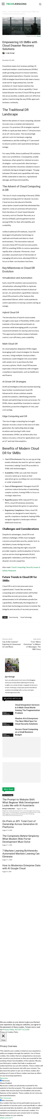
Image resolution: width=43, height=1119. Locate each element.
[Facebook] (12, 628)
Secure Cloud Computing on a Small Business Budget (26, 732)
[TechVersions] (21, 4)
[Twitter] (17, 628)
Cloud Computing (13, 12)
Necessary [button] (4, 1078)
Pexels (39, 36)
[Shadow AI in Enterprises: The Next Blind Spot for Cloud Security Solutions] (8, 721)
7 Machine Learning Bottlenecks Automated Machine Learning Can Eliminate (21, 853)
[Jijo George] (3, 53)
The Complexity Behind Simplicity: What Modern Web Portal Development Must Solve (20, 838)
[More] (28, 628)
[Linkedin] (23, 628)
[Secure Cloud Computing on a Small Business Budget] (8, 732)
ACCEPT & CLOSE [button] (22, 1030)
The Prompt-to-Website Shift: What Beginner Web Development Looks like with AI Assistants (20, 802)
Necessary (6, 1081)
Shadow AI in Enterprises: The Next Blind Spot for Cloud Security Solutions (26, 721)
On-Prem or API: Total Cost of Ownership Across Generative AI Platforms (20, 824)
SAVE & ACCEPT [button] (6, 1118)
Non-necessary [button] (5, 1098)
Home (4, 12)
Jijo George (11, 53)
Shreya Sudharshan (8, 808)
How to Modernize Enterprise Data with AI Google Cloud (21, 867)
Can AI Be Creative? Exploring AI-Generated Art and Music (11, 644)
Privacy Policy (8, 1030)
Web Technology (8, 795)
